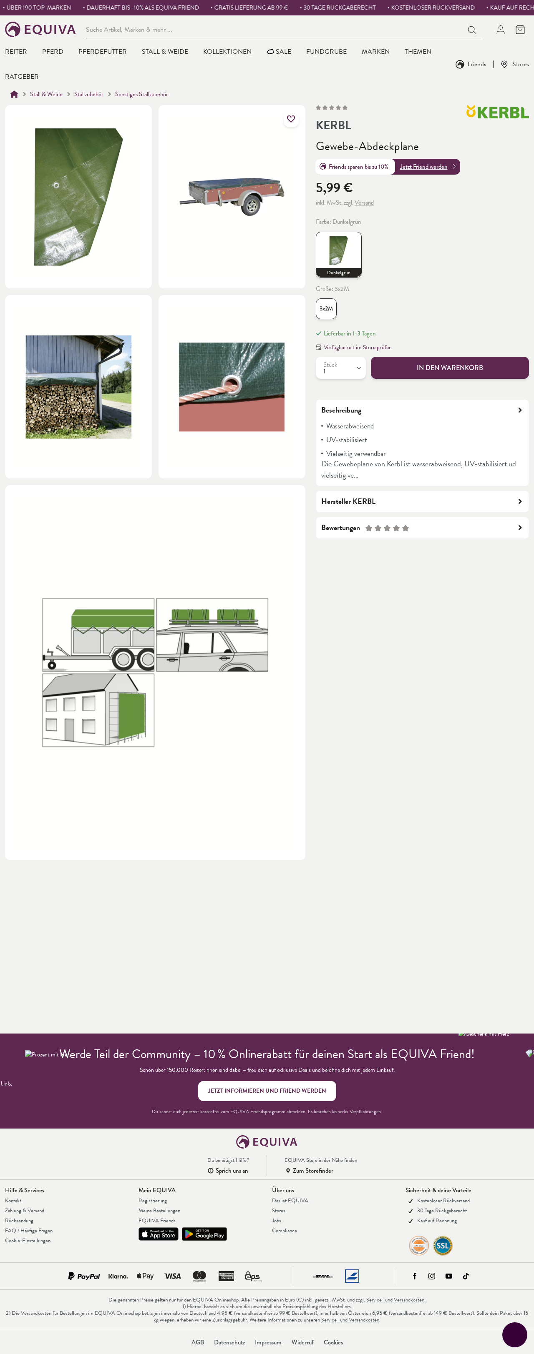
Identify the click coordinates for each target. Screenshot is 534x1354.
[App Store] (159, 1234)
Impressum (268, 1342)
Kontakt (13, 1200)
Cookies (333, 1342)
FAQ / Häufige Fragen (29, 1230)
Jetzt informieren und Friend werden (267, 1091)
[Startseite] (14, 94)
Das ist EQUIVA (290, 1200)
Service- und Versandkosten (395, 1299)
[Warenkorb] (520, 29)
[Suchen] (472, 29)
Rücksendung (19, 1220)
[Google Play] (204, 1234)
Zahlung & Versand (24, 1210)
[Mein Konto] (500, 29)
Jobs (276, 1220)
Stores (520, 64)
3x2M (326, 308)
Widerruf (303, 1342)
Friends (477, 64)
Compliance (284, 1230)
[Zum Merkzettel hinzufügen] (291, 119)
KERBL (333, 125)
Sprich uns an (232, 1171)
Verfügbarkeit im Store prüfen (358, 347)
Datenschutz (229, 1342)
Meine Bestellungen (159, 1210)
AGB (197, 1342)
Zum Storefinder (313, 1171)
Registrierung (153, 1200)
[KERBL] (497, 119)
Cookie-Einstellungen (27, 1240)
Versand (364, 202)
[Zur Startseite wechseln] (40, 29)
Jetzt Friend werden (424, 166)
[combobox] (275, 29)
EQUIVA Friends (157, 1220)
